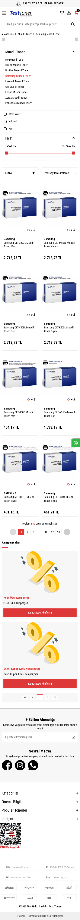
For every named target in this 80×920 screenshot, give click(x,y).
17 (52, 532)
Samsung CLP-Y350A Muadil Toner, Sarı (59, 414)
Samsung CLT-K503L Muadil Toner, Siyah (59, 329)
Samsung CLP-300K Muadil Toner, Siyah (58, 498)
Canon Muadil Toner (16, 65)
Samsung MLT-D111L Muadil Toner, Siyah (19, 498)
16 (46, 532)
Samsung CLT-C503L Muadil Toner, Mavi (19, 244)
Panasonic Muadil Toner (18, 103)
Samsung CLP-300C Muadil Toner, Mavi (18, 414)
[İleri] (67, 532)
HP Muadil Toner (14, 59)
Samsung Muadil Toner (18, 75)
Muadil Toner (25, 34)
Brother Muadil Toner (17, 70)
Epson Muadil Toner (16, 92)
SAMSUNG (10, 493)
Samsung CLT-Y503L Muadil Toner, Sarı (19, 329)
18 (58, 532)
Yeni (10, 128)
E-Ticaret (29, 915)
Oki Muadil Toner (14, 86)
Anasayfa (9, 34)
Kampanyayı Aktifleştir (40, 612)
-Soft (20, 915)
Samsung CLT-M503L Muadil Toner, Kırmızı (59, 244)
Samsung (9, 239)
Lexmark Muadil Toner (17, 81)
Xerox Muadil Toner (16, 97)
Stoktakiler (14, 114)
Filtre (8, 173)
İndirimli (12, 121)
